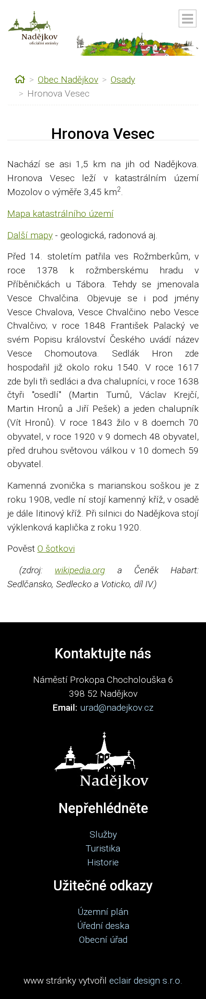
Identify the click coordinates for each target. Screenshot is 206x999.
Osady (123, 79)
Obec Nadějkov (68, 79)
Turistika (103, 848)
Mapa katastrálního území (60, 213)
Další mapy (30, 235)
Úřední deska (103, 925)
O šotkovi (56, 548)
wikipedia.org (80, 570)
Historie (103, 862)
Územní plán (103, 911)
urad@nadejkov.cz (116, 707)
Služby (103, 834)
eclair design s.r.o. (146, 980)
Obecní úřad (103, 939)
